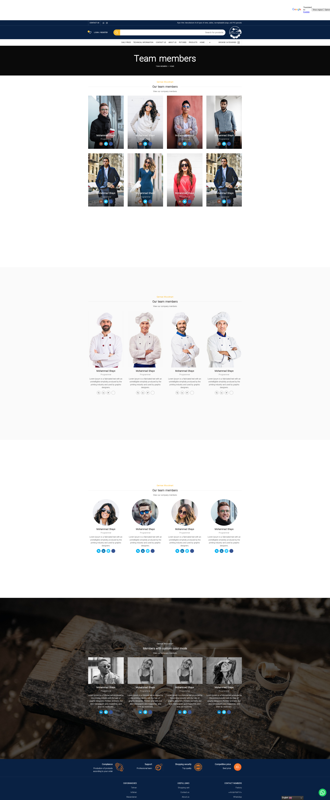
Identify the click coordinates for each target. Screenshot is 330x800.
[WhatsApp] (103, 23)
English (285, 797)
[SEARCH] (116, 32)
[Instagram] (107, 23)
